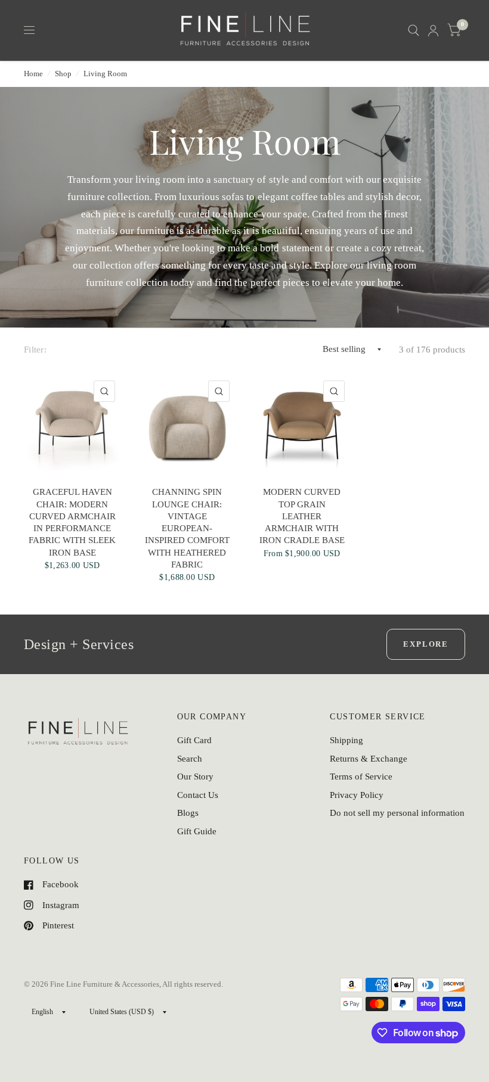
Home (33, 73)
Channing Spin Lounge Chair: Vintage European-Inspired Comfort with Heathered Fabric (187, 528)
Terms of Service (361, 776)
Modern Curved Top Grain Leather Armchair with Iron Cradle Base (302, 516)
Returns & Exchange (368, 758)
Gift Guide (196, 831)
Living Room (105, 73)
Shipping (346, 740)
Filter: (35, 349)
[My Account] (433, 30)
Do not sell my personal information (397, 813)
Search (189, 758)
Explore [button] (425, 644)
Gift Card (194, 740)
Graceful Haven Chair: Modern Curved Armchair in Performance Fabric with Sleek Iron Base (72, 522)
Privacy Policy (356, 795)
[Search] (413, 30)
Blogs (188, 813)
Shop (63, 73)
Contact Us (197, 795)
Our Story (195, 776)
